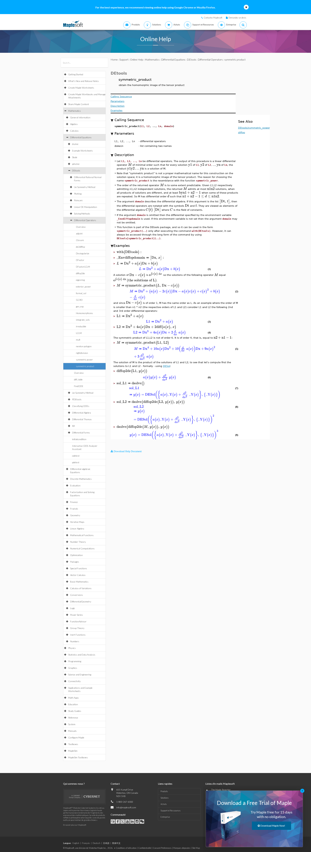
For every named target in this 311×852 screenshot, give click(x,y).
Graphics (72, 668)
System (71, 724)
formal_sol (81, 293)
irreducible (81, 326)
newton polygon (84, 346)
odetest (76, 455)
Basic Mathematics (79, 581)
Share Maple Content (78, 104)
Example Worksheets (82, 150)
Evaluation (75, 485)
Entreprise (165, 817)
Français (86, 843)
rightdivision (82, 353)
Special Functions (78, 568)
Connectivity (74, 681)
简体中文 (116, 843)
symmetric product (85, 366)
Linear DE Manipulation (85, 207)
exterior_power (83, 286)
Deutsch (96, 843)
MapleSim (72, 750)
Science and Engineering (79, 674)
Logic (72, 608)
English (76, 843)
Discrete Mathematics (81, 478)
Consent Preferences (162, 848)
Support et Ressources (171, 810)
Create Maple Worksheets (81, 87)
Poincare (78, 200)
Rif (73, 426)
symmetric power (84, 359)
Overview (81, 226)
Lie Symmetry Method (84, 187)
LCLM (79, 333)
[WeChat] (142, 821)
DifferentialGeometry (80, 601)
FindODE (78, 386)
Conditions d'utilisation (126, 848)
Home (114, 59)
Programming (74, 661)
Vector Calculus (78, 575)
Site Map (196, 848)
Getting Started (75, 74)
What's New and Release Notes (83, 81)
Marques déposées (181, 848)
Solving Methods (82, 213)
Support (123, 59)
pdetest (75, 462)
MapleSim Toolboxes (78, 757)
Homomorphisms (84, 313)
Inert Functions (78, 634)
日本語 (106, 843)
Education (73, 704)
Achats (164, 804)
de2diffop (80, 246)
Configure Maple (76, 737)
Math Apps (73, 697)
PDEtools (76, 399)
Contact (115, 783)
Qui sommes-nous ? (74, 783)
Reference (73, 717)
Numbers (74, 641)
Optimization (76, 555)
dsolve (75, 144)
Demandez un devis (237, 17)
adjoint (79, 233)
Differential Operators (85, 220)
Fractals (74, 508)
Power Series (76, 614)
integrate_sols (83, 319)
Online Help (136, 59)
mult (78, 339)
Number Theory (78, 541)
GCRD (79, 299)
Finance (74, 502)
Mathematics (74, 110)
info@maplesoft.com (126, 807)
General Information (80, 117)
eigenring (80, 280)
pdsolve (76, 164)
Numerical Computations (82, 548)
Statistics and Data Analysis (81, 654)
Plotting (77, 193)
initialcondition (79, 439)
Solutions (165, 797)
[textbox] (130, 164)
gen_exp (80, 306)
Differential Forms (81, 432)
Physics (72, 648)
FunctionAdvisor (78, 621)
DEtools (76, 170)
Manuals (72, 730)
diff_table (78, 379)
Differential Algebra (81, 412)
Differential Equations (81, 137)
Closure (80, 240)
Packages (74, 561)
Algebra (73, 124)
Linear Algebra (77, 528)
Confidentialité (144, 848)
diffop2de (80, 273)
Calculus (74, 130)
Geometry (75, 515)
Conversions (76, 595)
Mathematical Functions (82, 535)
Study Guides (74, 711)
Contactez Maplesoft (213, 17)
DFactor (80, 260)
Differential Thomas (82, 419)
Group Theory (77, 628)
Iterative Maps (77, 522)
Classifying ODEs (80, 406)
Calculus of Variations (81, 588)
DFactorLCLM (83, 266)
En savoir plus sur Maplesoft (74, 825)
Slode (74, 157)
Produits (164, 791)
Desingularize (82, 253)
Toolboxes (73, 744)
